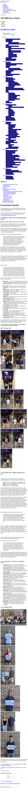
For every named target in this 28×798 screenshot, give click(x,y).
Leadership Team (9, 40)
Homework (8, 66)
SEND (7, 90)
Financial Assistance (10, 161)
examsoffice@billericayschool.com (9, 215)
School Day (8, 62)
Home (4, 36)
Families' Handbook (10, 141)
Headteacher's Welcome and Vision (13, 39)
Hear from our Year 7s (12, 133)
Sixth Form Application (10, 151)
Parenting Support (9, 173)
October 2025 (11, 114)
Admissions (8, 123)
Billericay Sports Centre (11, 60)
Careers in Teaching (12, 97)
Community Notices (10, 117)
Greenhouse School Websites (14, 783)
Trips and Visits (11, 86)
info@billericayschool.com (6, 773)
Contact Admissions (12, 131)
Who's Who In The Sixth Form (12, 155)
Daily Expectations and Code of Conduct (14, 63)
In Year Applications (12, 130)
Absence (5, 4)
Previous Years (11, 115)
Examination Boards (12, 54)
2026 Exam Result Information (14, 50)
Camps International (10, 87)
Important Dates (9, 154)
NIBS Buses (6, 6)
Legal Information (8, 781)
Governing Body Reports (13, 42)
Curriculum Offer (9, 77)
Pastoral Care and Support (11, 65)
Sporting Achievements (10, 120)
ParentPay (5, 5)
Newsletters (8, 108)
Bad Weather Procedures (13, 147)
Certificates (10, 53)
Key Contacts (11, 144)
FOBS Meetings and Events (14, 136)
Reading (7, 101)
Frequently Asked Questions (11, 142)
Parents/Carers (6, 121)
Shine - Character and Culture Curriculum (14, 88)
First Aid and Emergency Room (12, 170)
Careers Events (11, 93)
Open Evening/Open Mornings (9, 10)
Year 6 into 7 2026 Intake (13, 134)
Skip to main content (5, 1)
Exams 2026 (5, 11)
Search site (3, 787)
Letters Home (8, 122)
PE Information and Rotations (14, 85)
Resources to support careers (14, 95)
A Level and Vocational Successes (13, 156)
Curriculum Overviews (10, 79)
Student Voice (8, 72)
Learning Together (9, 80)
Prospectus (10, 128)
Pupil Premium (9, 57)
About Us (5, 38)
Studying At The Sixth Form (11, 150)
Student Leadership (10, 70)
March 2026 (10, 110)
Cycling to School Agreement (12, 148)
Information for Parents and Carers (13, 164)
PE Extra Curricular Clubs (13, 83)
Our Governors (9, 41)
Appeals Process (11, 126)
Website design (4, 783)
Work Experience (11, 94)
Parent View (5, 8)
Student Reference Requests (14, 99)
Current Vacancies (9, 177)
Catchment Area (11, 127)
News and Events (6, 103)
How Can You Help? (12, 96)
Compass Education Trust (11, 59)
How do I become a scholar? (14, 68)
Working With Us (6, 175)
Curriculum (5, 76)
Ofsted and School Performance (12, 46)
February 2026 (11, 111)
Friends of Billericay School (11, 135)
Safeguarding (6, 168)
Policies (7, 45)
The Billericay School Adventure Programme (15, 89)
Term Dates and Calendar (11, 104)
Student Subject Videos (10, 163)
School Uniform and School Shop (13, 74)
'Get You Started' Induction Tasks (12, 158)
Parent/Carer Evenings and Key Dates (16, 107)
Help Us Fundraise (12, 137)
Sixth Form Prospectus (10, 153)
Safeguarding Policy (10, 174)
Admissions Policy (12, 124)
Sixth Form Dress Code (10, 157)
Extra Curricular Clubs (13, 82)
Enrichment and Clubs (10, 81)
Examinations (8, 47)
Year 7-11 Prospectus (7, 9)
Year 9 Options (9, 102)
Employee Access (6, 12)
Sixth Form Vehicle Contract (11, 167)
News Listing (8, 116)
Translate (13, 34)
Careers (7, 92)
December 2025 (11, 113)
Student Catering (9, 75)
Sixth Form (5, 149)
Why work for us (9, 176)
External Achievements (10, 119)
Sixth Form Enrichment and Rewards (13, 162)
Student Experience (7, 61)
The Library (8, 73)
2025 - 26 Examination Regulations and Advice (13, 191)
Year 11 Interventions (12, 56)
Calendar (10, 106)
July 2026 (10, 109)
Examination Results (12, 55)
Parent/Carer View (12, 140)
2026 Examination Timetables (14, 52)
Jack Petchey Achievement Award (15, 69)
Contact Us (8, 143)
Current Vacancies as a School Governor (16, 43)
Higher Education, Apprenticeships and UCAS (15, 160)
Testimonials (8, 139)
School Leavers (11, 100)
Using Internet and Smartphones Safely (14, 171)
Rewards (7, 67)
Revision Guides (9, 165)
